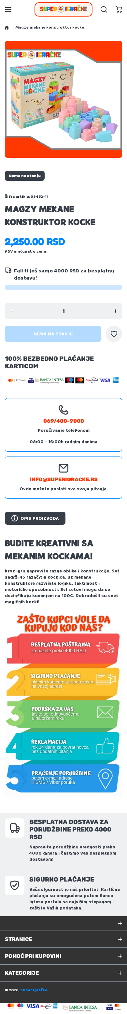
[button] (119, 9)
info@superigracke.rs (64, 479)
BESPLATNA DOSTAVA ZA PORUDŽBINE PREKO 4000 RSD (70, 829)
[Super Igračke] (63, 9)
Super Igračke (33, 990)
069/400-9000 (63, 421)
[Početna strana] (6, 28)
